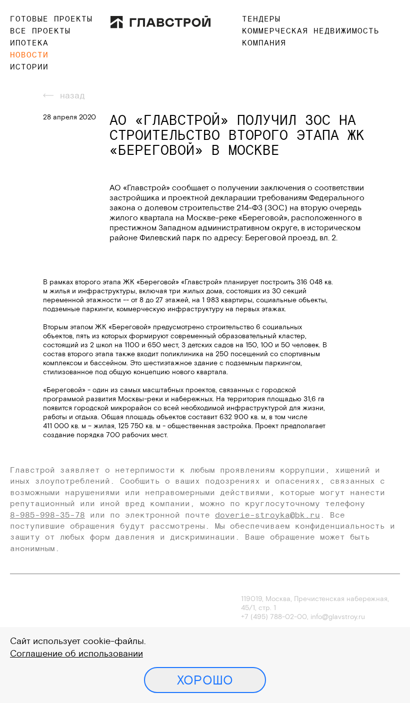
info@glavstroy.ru (337, 617)
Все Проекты (40, 30)
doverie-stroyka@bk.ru (267, 514)
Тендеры (261, 18)
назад (72, 95)
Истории (29, 66)
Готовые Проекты (51, 18)
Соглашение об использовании (76, 653)
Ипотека (29, 42)
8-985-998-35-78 (47, 514)
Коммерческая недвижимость (311, 30)
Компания (264, 42)
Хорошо (205, 680)
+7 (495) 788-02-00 (274, 617)
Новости (29, 54)
